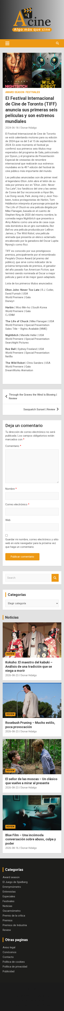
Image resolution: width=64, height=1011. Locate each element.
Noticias (12, 617)
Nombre (11, 488)
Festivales (33, 92)
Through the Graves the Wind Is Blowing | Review (33, 396)
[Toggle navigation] (7, 43)
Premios (7, 920)
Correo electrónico (17, 504)
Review (10, 654)
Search (55, 578)
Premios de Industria (15, 925)
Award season (14, 92)
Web (7, 520)
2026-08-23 (11, 675)
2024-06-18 (11, 127)
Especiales (9, 896)
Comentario (13, 446)
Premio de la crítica (14, 915)
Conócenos (9, 952)
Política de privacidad (15, 966)
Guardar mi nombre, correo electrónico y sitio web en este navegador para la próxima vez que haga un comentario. (31, 543)
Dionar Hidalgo (29, 127)
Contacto (8, 957)
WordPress (43, 1005)
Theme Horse (37, 1000)
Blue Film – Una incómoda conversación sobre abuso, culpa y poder (30, 839)
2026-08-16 (11, 848)
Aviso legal (9, 947)
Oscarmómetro (12, 910)
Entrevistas (9, 891)
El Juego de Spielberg (15, 882)
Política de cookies (14, 961)
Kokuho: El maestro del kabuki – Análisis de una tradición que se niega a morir (28, 666)
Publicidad (8, 971)
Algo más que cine (41, 996)
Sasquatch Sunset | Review (39, 409)
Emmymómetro (12, 886)
